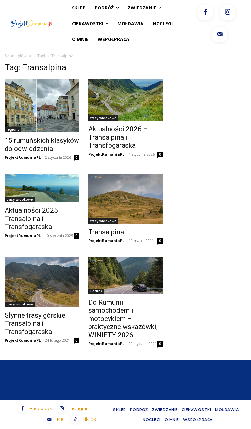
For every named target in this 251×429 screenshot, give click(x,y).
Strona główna (18, 55)
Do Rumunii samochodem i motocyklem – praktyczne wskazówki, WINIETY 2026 (123, 318)
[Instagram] (227, 12)
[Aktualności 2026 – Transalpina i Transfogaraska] (125, 100)
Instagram (79, 408)
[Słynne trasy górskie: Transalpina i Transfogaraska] (42, 282)
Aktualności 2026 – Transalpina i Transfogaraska (118, 137)
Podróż (96, 291)
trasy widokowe (103, 118)
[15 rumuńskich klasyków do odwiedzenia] (42, 105)
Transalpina (106, 232)
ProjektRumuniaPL (23, 157)
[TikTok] (75, 419)
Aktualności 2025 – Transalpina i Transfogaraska (34, 218)
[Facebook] (205, 12)
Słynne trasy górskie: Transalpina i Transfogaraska (36, 323)
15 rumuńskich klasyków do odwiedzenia (42, 145)
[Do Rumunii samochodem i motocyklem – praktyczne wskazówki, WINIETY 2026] (125, 275)
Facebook (41, 408)
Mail (61, 418)
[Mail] (219, 34)
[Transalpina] (125, 199)
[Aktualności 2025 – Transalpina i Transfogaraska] (42, 188)
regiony (13, 129)
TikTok (89, 418)
